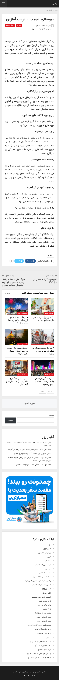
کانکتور (48, 637)
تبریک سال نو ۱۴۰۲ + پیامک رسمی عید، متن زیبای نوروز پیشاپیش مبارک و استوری (13, 282)
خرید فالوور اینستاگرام (43, 564)
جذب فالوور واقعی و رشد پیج (40, 641)
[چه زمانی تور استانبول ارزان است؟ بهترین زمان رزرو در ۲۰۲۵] (16, 306)
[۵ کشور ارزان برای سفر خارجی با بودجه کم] (42, 306)
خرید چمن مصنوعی (44, 633)
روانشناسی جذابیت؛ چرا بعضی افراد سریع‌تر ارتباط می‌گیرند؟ (29, 449)
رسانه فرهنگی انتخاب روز (42, 576)
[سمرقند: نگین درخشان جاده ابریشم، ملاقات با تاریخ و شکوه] (42, 368)
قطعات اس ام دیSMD (43, 613)
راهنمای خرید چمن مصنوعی (41, 597)
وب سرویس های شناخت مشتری (39, 653)
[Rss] (25, 676)
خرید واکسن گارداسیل (43, 629)
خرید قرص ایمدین (44, 649)
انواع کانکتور (46, 609)
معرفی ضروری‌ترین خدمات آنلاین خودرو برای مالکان (32, 453)
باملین (54, 3)
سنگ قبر (48, 560)
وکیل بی (48, 568)
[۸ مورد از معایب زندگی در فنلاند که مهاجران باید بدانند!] (42, 337)
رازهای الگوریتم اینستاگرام (42, 584)
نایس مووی (47, 548)
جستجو (51, 415)
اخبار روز (19, 25)
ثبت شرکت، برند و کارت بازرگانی (39, 625)
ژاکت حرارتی (46, 593)
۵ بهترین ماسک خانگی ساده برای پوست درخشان (33, 464)
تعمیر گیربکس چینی (43, 621)
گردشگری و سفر (10, 25)
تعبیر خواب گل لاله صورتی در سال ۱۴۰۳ (45, 281)
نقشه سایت (30, 676)
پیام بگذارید (28, 403)
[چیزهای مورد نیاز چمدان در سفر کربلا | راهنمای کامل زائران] (16, 337)
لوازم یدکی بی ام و (44, 605)
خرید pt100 (46, 589)
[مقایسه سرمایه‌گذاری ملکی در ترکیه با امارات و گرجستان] (16, 368)
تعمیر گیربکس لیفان (43, 617)
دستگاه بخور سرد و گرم (43, 645)
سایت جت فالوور (45, 572)
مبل (50, 544)
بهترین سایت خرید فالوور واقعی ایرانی (37, 580)
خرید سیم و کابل (45, 601)
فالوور (49, 556)
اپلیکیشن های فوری (44, 552)
